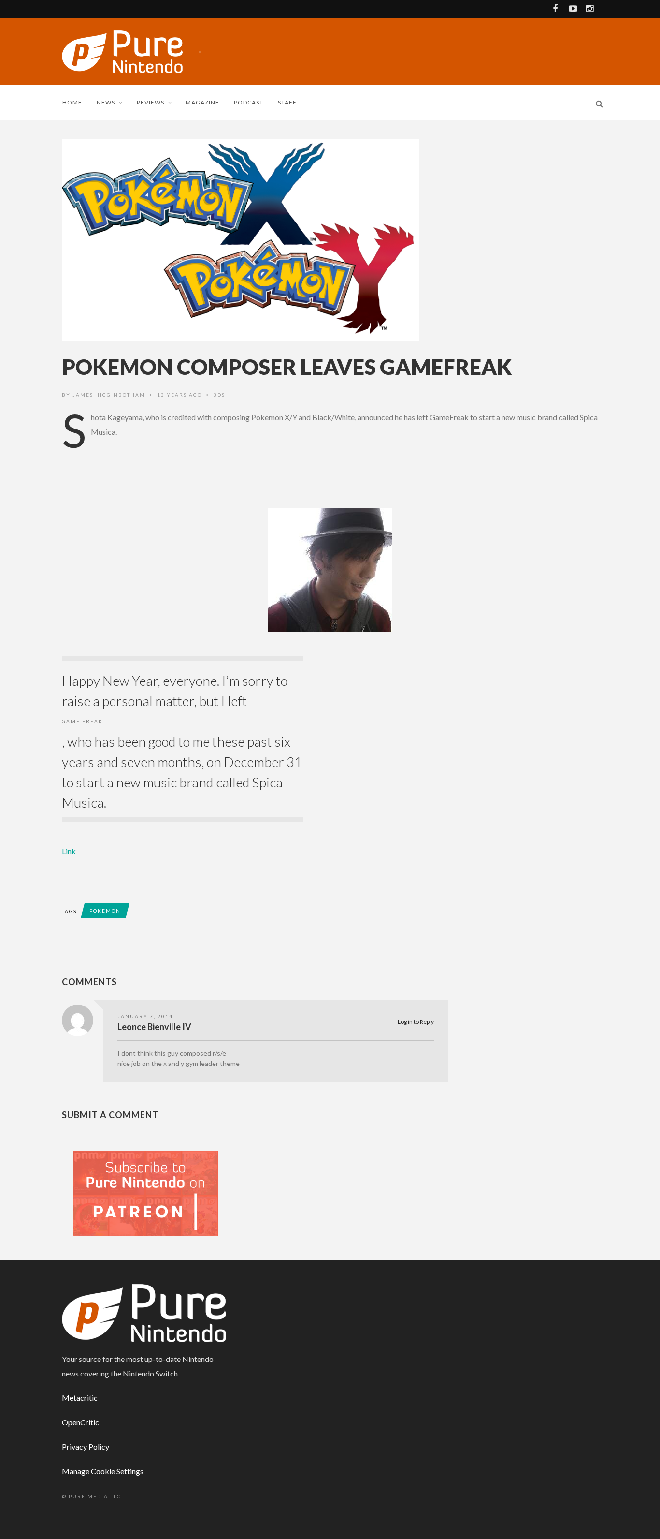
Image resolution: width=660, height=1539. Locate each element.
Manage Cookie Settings (102, 1471)
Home (72, 102)
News (106, 102)
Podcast (248, 102)
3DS (219, 395)
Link (69, 851)
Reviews (150, 102)
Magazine (202, 102)
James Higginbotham (108, 395)
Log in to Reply (416, 1021)
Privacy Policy (85, 1446)
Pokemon (105, 911)
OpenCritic (80, 1422)
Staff (287, 102)
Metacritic (80, 1397)
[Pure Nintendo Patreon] (145, 1192)
